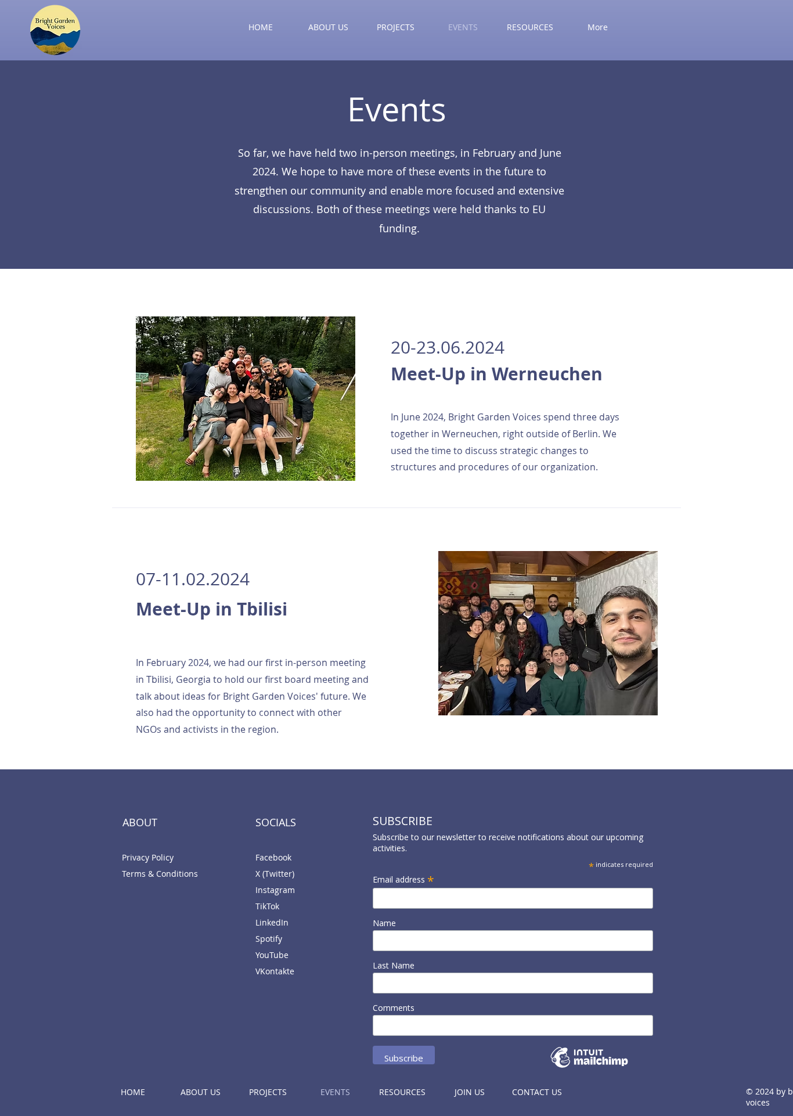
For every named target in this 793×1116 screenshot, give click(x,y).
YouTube (272, 954)
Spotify (268, 938)
